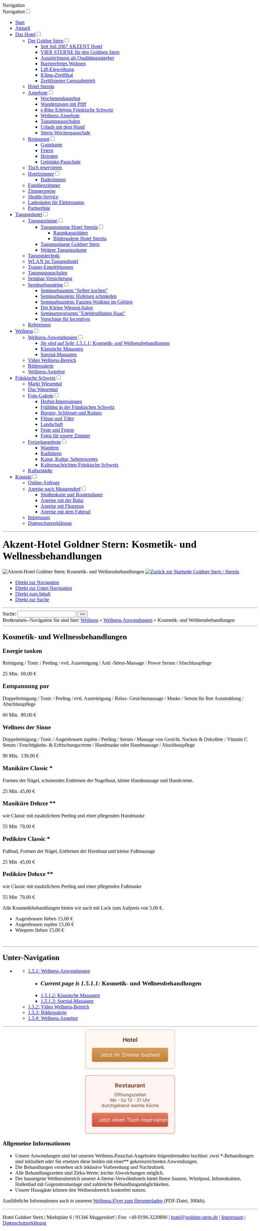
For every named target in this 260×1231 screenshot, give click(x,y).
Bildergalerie (41, 366)
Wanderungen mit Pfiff (63, 104)
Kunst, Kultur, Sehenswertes (69, 459)
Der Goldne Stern (45, 40)
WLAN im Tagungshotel (53, 261)
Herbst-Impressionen (61, 401)
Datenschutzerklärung (50, 523)
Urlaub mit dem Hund (63, 127)
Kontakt (23, 477)
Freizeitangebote (44, 442)
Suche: (10, 613)
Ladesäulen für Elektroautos (56, 202)
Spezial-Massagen (59, 354)
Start (19, 22)
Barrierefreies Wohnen (63, 63)
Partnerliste (39, 208)
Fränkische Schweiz (35, 378)
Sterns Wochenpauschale (65, 132)
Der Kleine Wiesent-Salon (67, 307)
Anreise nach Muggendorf (54, 489)
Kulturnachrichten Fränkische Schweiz (79, 464)
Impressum (39, 517)
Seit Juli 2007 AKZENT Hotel (71, 46)
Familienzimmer (44, 185)
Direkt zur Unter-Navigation (43, 588)
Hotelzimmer (41, 174)
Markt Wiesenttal (45, 383)
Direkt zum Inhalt (32, 593)
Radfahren (51, 453)
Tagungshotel (28, 214)
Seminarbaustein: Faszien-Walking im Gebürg (87, 302)
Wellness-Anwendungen (52, 337)
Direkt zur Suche (32, 599)
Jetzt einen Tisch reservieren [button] (132, 1120)
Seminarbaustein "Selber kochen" (74, 290)
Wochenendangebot (60, 98)
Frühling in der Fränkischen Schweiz (77, 407)
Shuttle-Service (43, 196)
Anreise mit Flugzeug (62, 506)
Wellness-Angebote (60, 115)
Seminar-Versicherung (50, 278)
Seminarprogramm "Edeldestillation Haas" (83, 313)
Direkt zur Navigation (37, 582)
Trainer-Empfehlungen (50, 267)
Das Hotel (25, 34)
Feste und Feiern (57, 430)
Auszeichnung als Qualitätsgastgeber (77, 58)
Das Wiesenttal (43, 389)
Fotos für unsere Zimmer (65, 435)
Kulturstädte (40, 470)
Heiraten (49, 156)
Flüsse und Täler (57, 418)
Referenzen (39, 324)
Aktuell (22, 28)
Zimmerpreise (41, 191)
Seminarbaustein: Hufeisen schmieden (79, 296)
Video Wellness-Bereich (52, 360)
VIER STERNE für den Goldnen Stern (80, 52)
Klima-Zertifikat (57, 75)
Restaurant (38, 139)
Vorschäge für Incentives (65, 319)
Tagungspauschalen (60, 121)
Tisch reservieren (45, 167)
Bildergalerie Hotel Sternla (80, 238)
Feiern (47, 150)
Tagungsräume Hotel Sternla (69, 227)
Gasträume (51, 144)
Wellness (24, 331)
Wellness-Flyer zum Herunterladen (128, 1200)
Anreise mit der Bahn (62, 500)
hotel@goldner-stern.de (194, 1217)
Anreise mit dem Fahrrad (65, 511)
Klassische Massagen (62, 348)
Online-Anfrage (44, 482)
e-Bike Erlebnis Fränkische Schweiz (77, 110)
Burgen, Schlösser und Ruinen (71, 413)
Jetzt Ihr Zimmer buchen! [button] (130, 1055)
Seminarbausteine (45, 284)
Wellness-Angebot (46, 371)
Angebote (38, 92)
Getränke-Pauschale (61, 161)
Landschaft (52, 424)
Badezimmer (53, 179)
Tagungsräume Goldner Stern (70, 244)
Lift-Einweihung (57, 69)
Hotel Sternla (41, 86)
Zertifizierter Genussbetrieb (68, 80)
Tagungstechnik (44, 255)
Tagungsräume (42, 220)
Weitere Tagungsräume (64, 250)
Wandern (50, 447)
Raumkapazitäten (70, 232)
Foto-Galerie (40, 395)
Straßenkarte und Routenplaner (72, 494)
